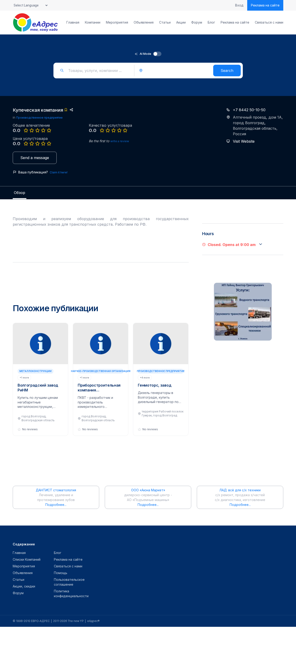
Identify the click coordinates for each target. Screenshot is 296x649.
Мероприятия (117, 22)
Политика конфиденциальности (71, 593)
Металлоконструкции (35, 371)
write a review (119, 141)
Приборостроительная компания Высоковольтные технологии (99, 388)
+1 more (24, 377)
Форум (196, 22)
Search (227, 70)
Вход (239, 5)
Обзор (19, 192)
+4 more (145, 377)
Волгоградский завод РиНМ (38, 387)
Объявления (144, 22)
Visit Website (244, 141)
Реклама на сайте (265, 5)
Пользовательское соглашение (69, 582)
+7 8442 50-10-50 (249, 110)
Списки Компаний (26, 559)
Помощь (60, 573)
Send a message (34, 157)
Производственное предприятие (39, 117)
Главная (72, 22)
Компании (92, 22)
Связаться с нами (269, 22)
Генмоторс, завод (154, 385)
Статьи (165, 22)
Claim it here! (59, 172)
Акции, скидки (24, 586)
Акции (181, 22)
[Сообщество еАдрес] (36, 22)
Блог (211, 22)
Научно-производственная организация (100, 371)
